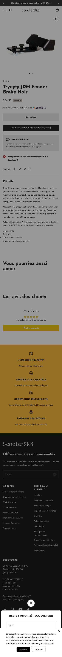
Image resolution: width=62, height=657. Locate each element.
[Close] (59, 631)
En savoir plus (47, 643)
